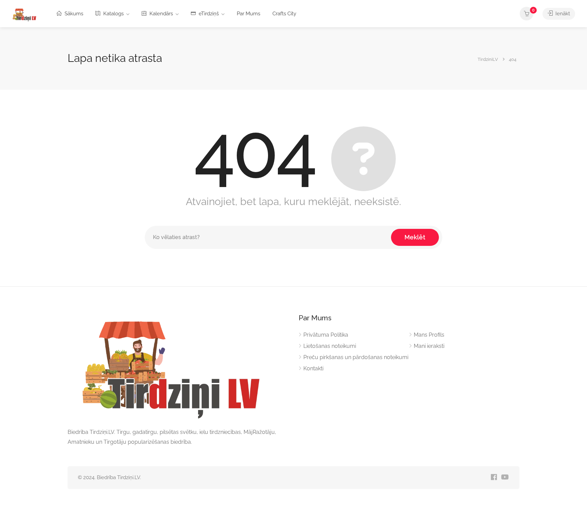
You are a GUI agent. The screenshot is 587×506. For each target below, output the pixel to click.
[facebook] (494, 477)
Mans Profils (429, 335)
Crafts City (284, 14)
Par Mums (248, 14)
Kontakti (313, 368)
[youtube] (505, 477)
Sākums (73, 14)
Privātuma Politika (325, 335)
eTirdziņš (208, 14)
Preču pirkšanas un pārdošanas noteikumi (355, 357)
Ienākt (562, 14)
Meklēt (415, 237)
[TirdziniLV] (25, 14)
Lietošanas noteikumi (329, 346)
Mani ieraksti (429, 346)
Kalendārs (160, 14)
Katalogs (113, 14)
